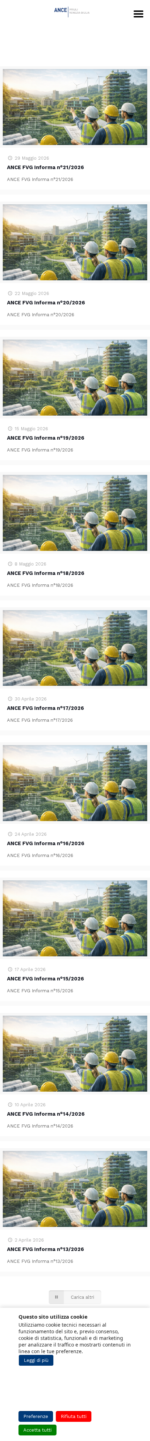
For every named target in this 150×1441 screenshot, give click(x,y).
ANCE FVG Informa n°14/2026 (46, 1114)
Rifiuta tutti (74, 1416)
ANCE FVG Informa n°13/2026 (45, 1249)
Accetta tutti (37, 1430)
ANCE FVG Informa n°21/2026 (45, 167)
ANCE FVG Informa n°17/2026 (45, 708)
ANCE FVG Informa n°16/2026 (45, 843)
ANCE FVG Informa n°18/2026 (45, 573)
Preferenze (35, 1416)
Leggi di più (36, 1360)
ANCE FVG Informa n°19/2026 (45, 438)
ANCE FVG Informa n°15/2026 (45, 979)
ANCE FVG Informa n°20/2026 (46, 302)
